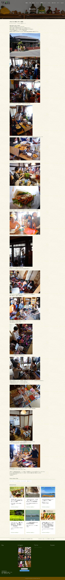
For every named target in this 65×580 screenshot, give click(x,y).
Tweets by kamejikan (38, 547)
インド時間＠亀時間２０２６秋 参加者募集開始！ (32, 523)
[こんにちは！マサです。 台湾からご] (28, 557)
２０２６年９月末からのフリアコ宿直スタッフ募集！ (47, 500)
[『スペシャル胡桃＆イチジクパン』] (28, 550)
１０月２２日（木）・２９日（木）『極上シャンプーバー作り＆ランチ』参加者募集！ (32, 500)
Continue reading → (15, 532)
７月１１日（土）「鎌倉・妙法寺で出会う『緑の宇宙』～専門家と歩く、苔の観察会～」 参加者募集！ (16, 524)
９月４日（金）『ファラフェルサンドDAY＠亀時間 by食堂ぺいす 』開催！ (16, 500)
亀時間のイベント (23, 23)
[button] (12, 481)
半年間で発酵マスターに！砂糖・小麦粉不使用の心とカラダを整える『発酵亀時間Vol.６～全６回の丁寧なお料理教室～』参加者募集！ (48, 525)
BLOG (19, 23)
